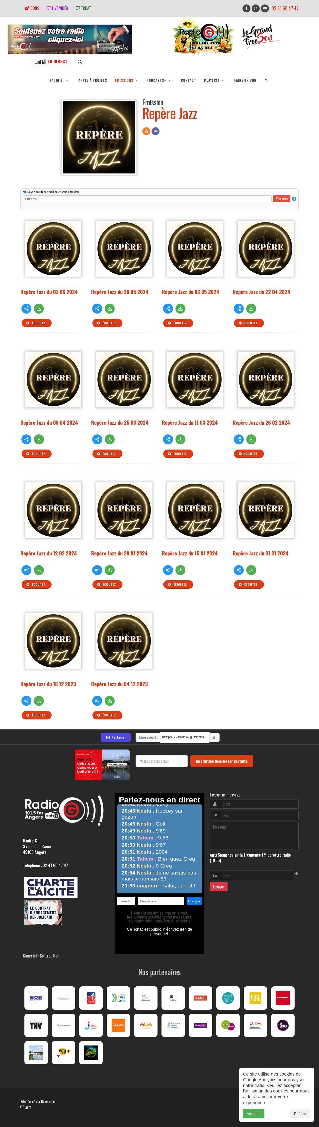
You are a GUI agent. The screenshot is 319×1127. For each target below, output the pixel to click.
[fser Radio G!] (173, 998)
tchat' (85, 8)
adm (27, 1107)
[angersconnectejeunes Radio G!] (91, 1025)
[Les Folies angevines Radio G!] (283, 1025)
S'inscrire (282, 198)
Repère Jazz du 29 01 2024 (119, 553)
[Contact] (156, 131)
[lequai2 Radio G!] (255, 998)
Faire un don (245, 80)
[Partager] (26, 309)
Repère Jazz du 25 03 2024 (120, 422)
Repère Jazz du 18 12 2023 (48, 684)
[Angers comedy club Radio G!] (91, 1052)
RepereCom (48, 1101)
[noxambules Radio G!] (200, 1025)
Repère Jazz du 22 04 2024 (261, 291)
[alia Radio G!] (146, 1025)
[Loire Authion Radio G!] (36, 1052)
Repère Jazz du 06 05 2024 (190, 291)
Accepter (254, 1114)
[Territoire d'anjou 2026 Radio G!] (36, 998)
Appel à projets (93, 80)
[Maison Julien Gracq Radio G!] (63, 1025)
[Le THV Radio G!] (36, 1025)
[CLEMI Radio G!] (255, 1025)
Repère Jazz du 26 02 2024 (261, 422)
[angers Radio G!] (91, 998)
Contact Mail (49, 956)
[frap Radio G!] (228, 998)
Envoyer (218, 887)
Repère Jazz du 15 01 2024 (190, 553)
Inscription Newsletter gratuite (222, 761)
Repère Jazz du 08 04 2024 (49, 422)
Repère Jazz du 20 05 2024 (120, 291)
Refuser (300, 1114)
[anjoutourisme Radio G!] (228, 1025)
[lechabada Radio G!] (283, 998)
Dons (34, 8)
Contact (188, 80)
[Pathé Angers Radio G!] (63, 1052)
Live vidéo (59, 8)
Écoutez (38, 323)
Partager (116, 737)
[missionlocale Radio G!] (173, 1025)
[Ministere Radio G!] (146, 998)
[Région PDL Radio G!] (118, 998)
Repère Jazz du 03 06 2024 (49, 291)
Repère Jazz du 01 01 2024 (261, 553)
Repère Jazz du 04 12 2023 (119, 684)
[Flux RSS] (146, 131)
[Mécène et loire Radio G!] (63, 998)
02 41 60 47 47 (285, 8)
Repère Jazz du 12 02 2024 (48, 553)
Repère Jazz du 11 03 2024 (190, 422)
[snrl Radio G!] (200, 998)
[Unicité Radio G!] (118, 1025)
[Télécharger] (39, 309)
